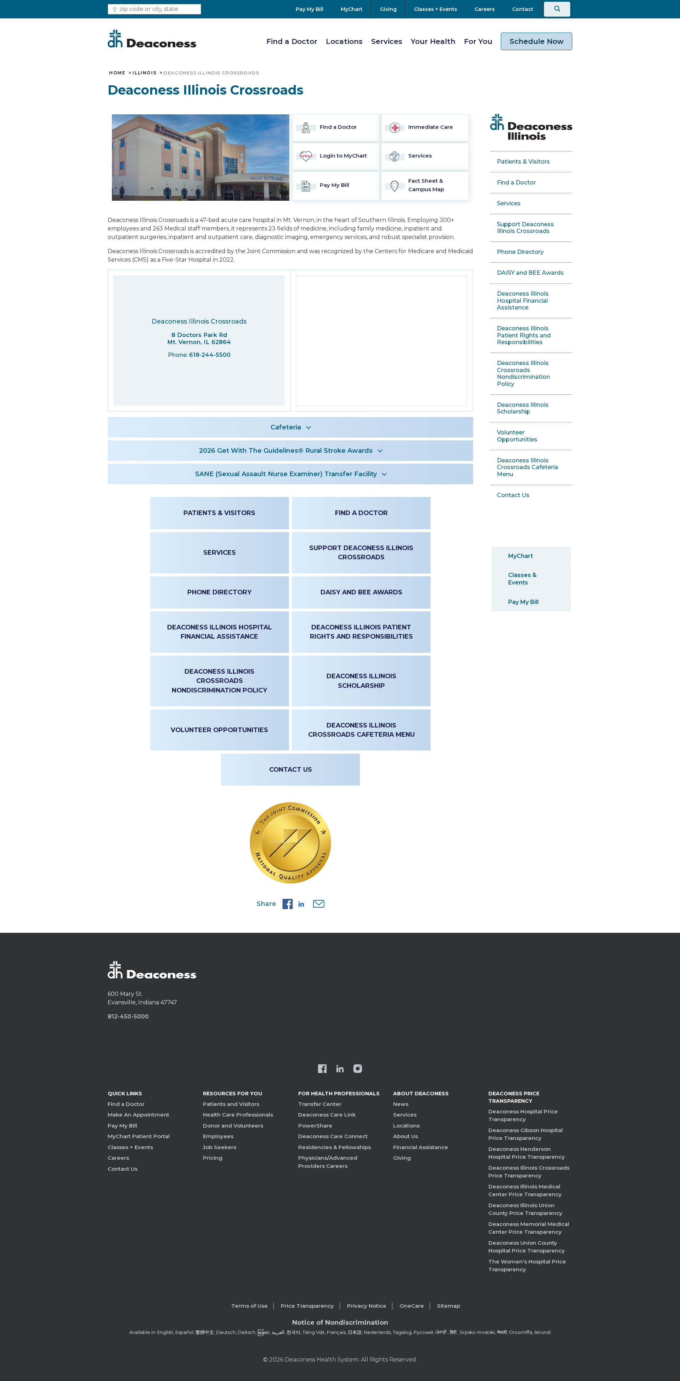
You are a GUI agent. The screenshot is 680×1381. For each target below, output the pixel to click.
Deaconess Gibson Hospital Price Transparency (525, 1134)
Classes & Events (522, 579)
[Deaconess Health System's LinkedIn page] (340, 1069)
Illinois (144, 73)
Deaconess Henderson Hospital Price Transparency (526, 1153)
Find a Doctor (291, 41)
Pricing (212, 1157)
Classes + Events (130, 1147)
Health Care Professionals (238, 1114)
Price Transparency (307, 1305)
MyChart (520, 556)
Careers (118, 1157)
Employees (218, 1136)
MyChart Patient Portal (139, 1136)
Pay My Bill (523, 602)
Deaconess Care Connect (333, 1136)
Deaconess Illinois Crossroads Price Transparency (529, 1171)
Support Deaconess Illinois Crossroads (361, 552)
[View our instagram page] (358, 1069)
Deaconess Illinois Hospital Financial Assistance (219, 631)
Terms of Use (249, 1305)
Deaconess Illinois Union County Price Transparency (525, 1209)
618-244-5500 (210, 355)
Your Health (433, 41)
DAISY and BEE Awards (361, 592)
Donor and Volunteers (233, 1125)
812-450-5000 (128, 1016)
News (400, 1104)
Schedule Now (536, 41)
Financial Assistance (420, 1147)
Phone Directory (219, 592)
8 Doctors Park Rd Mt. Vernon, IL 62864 (199, 338)
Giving (402, 1157)
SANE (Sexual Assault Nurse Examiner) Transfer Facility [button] (286, 474)
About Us (405, 1136)
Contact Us (290, 769)
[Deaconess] (152, 38)
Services (386, 41)
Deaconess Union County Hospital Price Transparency (526, 1246)
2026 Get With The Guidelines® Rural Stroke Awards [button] (286, 451)
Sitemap (448, 1305)
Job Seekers (219, 1147)
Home (117, 73)
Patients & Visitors (219, 513)
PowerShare (315, 1125)
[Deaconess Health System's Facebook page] (322, 1069)
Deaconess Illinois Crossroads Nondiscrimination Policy (219, 681)
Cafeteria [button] (286, 427)
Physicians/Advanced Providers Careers (327, 1161)
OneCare (412, 1305)
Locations (344, 41)
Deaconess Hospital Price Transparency (523, 1115)
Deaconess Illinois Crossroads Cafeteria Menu (361, 729)
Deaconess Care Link (327, 1114)
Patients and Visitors (231, 1104)
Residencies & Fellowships (334, 1147)
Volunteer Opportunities (219, 730)
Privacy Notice (366, 1305)
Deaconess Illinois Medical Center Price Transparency (525, 1190)
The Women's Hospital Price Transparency (527, 1265)
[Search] (557, 9)
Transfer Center (319, 1104)
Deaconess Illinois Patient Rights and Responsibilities (361, 631)
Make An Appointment (138, 1114)
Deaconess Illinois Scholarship (361, 680)
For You (478, 41)
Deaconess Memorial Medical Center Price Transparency (528, 1228)
